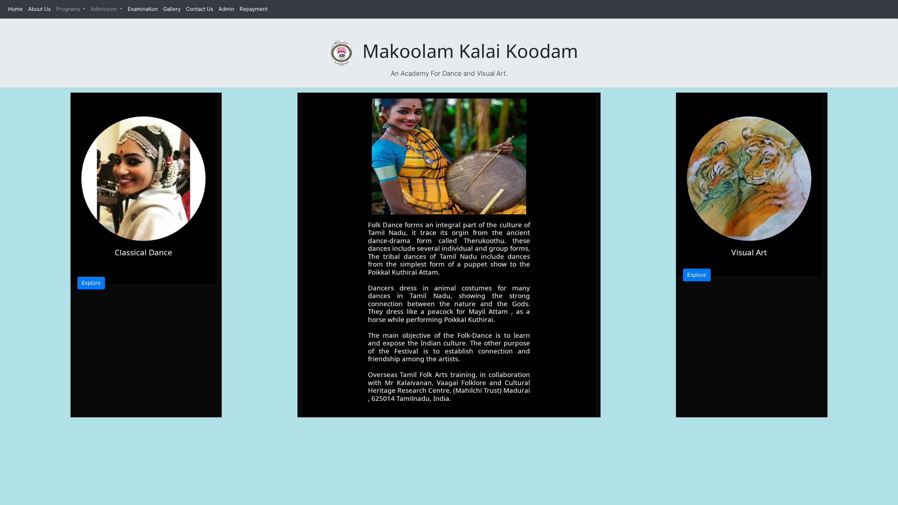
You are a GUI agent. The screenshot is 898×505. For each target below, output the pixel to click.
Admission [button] (104, 9)
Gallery (173, 8)
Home (16, 8)
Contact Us (201, 8)
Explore (91, 283)
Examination (144, 8)
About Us (40, 8)
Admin (228, 8)
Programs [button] (69, 9)
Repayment (255, 8)
